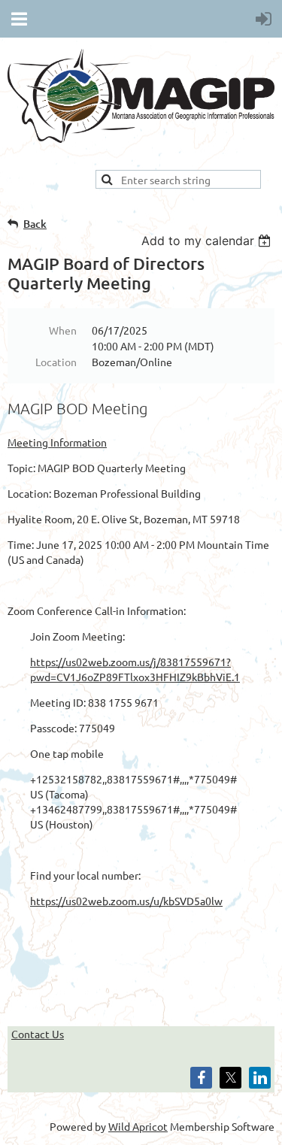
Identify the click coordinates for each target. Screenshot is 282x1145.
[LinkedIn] (260, 1078)
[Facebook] (201, 1078)
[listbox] (207, 241)
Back (35, 224)
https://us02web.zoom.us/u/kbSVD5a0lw (126, 900)
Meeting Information (57, 442)
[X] (230, 1078)
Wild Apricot (138, 1126)
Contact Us (37, 1033)
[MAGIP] (141, 138)
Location (56, 361)
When (63, 330)
